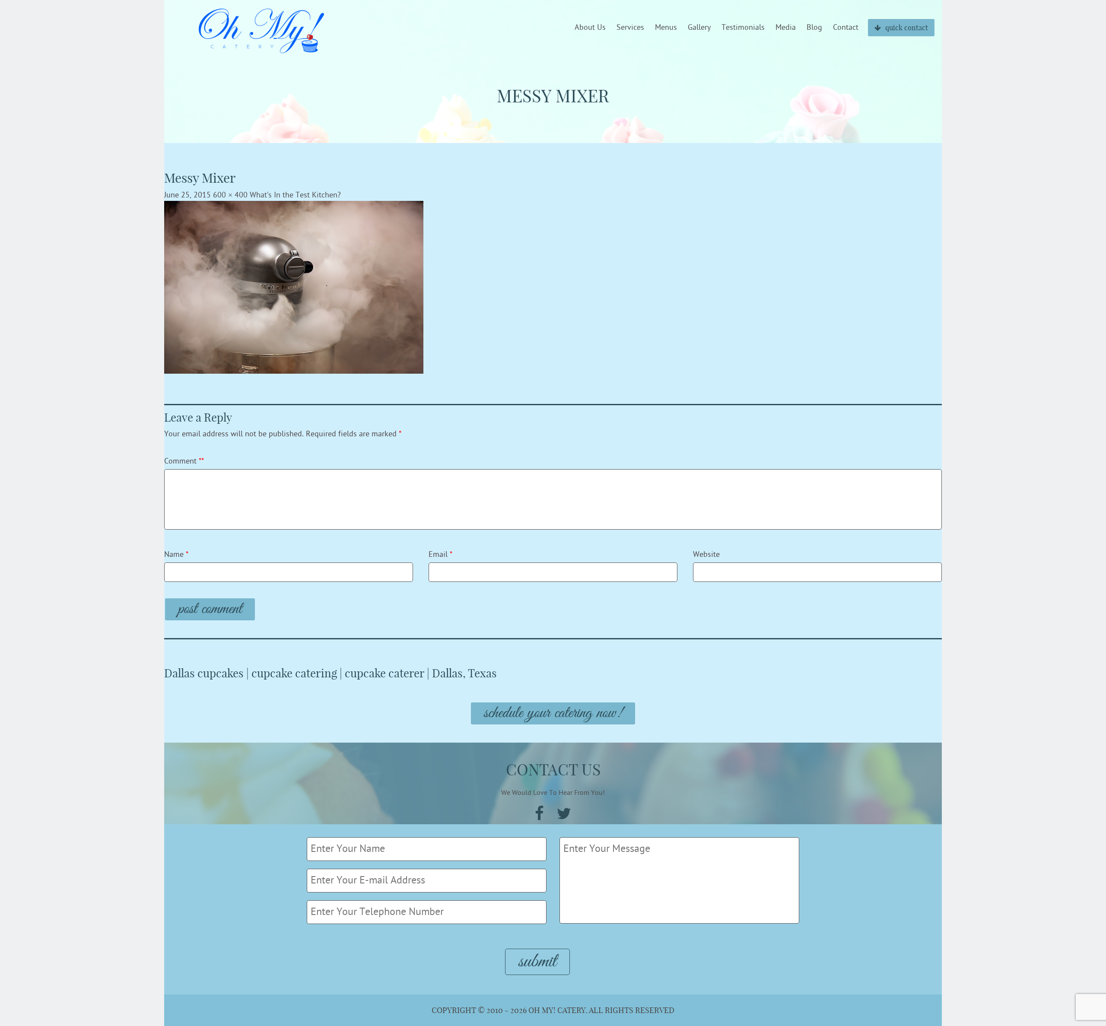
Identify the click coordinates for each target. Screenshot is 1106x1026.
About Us (590, 27)
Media (785, 27)
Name (176, 554)
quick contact (906, 27)
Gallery (699, 27)
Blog (814, 27)
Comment (184, 461)
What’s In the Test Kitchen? (295, 195)
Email (440, 554)
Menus (666, 27)
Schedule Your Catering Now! (553, 713)
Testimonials (743, 27)
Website (706, 554)
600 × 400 (230, 195)
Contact (845, 27)
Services (630, 27)
